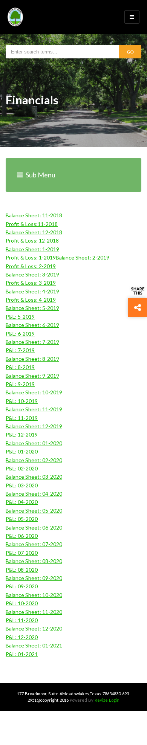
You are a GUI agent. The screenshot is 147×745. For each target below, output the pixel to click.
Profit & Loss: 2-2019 (31, 266)
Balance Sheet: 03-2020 (34, 476)
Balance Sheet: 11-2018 (34, 215)
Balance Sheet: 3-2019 (32, 274)
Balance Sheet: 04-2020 (34, 493)
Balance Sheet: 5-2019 (32, 308)
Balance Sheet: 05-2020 (34, 510)
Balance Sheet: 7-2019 (32, 342)
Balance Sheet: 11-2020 (34, 612)
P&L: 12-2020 (22, 637)
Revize (101, 700)
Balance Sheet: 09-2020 (34, 578)
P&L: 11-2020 (22, 620)
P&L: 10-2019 (22, 401)
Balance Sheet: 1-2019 (32, 249)
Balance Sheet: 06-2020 (34, 527)
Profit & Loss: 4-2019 (31, 299)
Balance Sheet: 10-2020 (34, 595)
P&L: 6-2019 (20, 333)
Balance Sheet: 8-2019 (32, 359)
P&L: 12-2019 (22, 434)
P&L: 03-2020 (22, 485)
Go (130, 52)
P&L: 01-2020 (22, 451)
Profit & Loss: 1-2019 (31, 257)
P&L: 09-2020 (22, 586)
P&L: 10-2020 (22, 603)
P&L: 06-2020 (22, 536)
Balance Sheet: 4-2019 (32, 291)
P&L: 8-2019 (20, 367)
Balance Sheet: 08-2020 (34, 561)
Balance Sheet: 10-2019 (34, 392)
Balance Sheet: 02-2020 (34, 460)
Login (114, 700)
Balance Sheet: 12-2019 (34, 426)
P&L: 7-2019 (20, 350)
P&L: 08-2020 (22, 569)
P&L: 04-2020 (22, 502)
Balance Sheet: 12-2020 (34, 628)
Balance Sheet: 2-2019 (82, 257)
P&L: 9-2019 (20, 384)
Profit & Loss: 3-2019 (31, 282)
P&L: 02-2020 (22, 468)
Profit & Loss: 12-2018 (32, 240)
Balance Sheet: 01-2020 (34, 443)
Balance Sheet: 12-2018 (34, 232)
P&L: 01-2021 (22, 654)
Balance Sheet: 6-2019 (32, 325)
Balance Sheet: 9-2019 (32, 375)
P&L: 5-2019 (20, 316)
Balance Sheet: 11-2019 (34, 409)
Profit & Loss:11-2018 (32, 224)
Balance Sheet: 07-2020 (34, 544)
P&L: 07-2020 (22, 553)
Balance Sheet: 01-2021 (34, 645)
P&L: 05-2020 (22, 519)
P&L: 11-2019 (22, 418)
